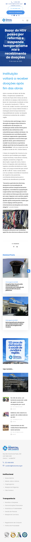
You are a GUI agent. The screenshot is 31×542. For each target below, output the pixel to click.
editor (21, 389)
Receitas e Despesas (11, 502)
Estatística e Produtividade (13, 508)
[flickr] (14, 15)
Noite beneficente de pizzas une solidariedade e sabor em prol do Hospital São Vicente (15, 324)
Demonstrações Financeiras (14, 505)
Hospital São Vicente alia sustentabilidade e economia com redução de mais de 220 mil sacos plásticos (15, 287)
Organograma (9, 484)
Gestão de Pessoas (11, 511)
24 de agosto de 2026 (12, 282)
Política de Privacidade (12, 526)
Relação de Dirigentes (12, 487)
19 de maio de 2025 (15, 61)
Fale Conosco (9, 490)
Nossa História (9, 478)
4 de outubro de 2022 (17, 432)
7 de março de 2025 (17, 419)
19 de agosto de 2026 (12, 320)
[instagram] (18, 15)
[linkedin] (16, 15)
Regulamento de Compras (13, 523)
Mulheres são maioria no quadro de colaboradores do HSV (19, 415)
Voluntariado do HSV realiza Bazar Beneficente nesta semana (19, 428)
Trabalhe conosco (15, 5)
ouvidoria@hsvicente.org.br (15, 4)
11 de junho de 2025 (17, 406)
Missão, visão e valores (12, 481)
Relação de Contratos (12, 514)
